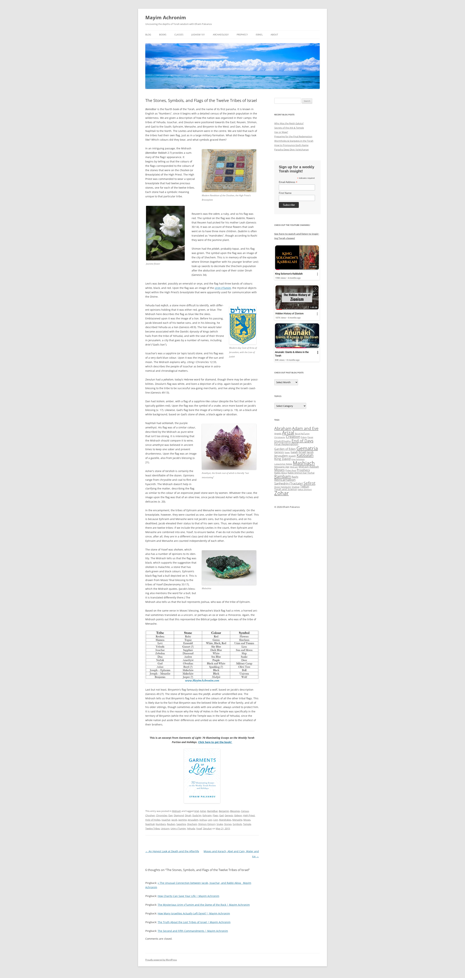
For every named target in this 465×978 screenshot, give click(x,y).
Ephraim (207, 815)
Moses (246, 819)
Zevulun (207, 828)
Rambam (282, 476)
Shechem (192, 824)
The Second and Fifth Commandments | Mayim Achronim (193, 931)
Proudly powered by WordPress (161, 959)
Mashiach (304, 462)
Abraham (282, 428)
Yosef (199, 828)
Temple (247, 824)
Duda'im (196, 815)
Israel (259, 34)
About (274, 34)
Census (245, 811)
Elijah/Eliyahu (282, 441)
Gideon (238, 815)
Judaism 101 (198, 34)
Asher (203, 811)
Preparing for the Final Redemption (293, 136)
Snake (220, 824)
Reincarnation (285, 479)
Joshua (203, 819)
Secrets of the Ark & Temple (289, 127)
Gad (221, 815)
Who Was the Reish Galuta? (289, 123)
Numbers (161, 824)
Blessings (235, 811)
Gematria (307, 448)
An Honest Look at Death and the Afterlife (172, 851)
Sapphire (181, 824)
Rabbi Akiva (280, 472)
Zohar (281, 493)
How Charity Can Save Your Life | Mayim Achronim (188, 896)
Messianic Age (281, 466)
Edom (304, 437)
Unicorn (165, 828)
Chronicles (161, 815)
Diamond (179, 815)
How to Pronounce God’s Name (291, 145)
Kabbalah (305, 455)
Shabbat (296, 486)
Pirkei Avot (290, 470)
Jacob (174, 819)
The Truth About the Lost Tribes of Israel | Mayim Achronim (194, 922)
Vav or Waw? (281, 132)
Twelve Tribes (152, 828)
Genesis (229, 815)
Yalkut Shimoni (305, 489)
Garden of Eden (285, 449)
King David (282, 459)
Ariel (196, 811)
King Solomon (298, 459)
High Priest (249, 815)
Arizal (288, 432)
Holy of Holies (152, 819)
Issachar (165, 819)
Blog (148, 34)
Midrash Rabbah (309, 466)
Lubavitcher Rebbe (283, 464)
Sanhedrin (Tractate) (288, 483)
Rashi (295, 477)
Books (162, 34)
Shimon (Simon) (206, 824)
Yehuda (191, 828)
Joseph (292, 455)
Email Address (288, 182)
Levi (210, 819)
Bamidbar (212, 811)
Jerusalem (193, 819)
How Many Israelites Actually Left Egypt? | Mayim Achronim (194, 913)
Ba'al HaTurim (302, 433)
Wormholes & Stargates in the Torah (293, 140)
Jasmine (182, 819)
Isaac (287, 452)
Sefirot (309, 483)
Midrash (176, 811)
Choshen (150, 815)
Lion (215, 819)
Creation (293, 436)
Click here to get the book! (215, 742)
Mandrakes (225, 819)
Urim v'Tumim (178, 828)
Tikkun (304, 487)
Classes (178, 34)
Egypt (310, 437)
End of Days (302, 440)
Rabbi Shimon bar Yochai (301, 472)
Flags (215, 815)
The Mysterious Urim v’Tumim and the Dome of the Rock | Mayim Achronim (204, 904)
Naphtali (150, 824)
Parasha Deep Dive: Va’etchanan (291, 149)
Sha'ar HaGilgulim (282, 487)
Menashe (237, 819)
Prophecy (242, 34)
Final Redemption (286, 444)
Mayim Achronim (165, 17)
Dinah (188, 815)
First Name (285, 192)
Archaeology (221, 34)
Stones (228, 824)
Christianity (279, 437)
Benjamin (224, 811)
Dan (170, 815)
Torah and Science (285, 489)
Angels (277, 433)
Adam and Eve (305, 428)
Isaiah (294, 452)
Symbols (237, 824)
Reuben (171, 824)
